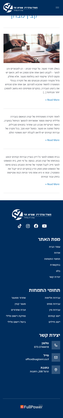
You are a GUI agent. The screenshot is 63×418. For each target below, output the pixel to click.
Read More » (52, 99)
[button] (57, 8)
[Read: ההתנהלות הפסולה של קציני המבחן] (31, 48)
